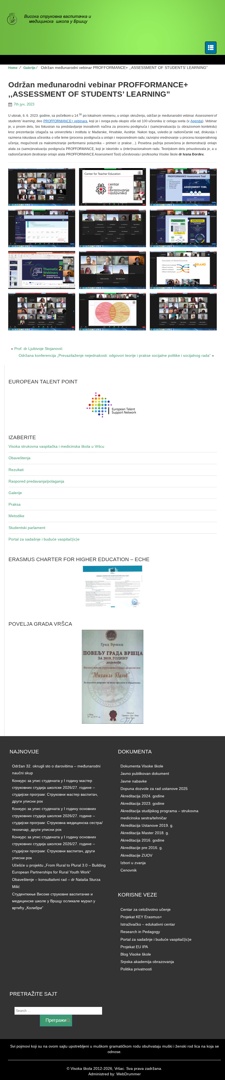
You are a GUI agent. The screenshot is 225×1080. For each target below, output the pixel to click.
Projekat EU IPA (134, 947)
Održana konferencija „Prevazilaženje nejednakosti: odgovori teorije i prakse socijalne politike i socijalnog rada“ (115, 355)
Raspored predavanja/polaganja (36, 481)
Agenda (196, 121)
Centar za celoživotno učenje (145, 909)
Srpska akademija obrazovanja (147, 961)
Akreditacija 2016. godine (142, 840)
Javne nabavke (133, 781)
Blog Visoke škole (135, 954)
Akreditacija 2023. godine (142, 803)
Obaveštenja (19, 458)
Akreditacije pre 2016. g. (141, 847)
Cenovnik (128, 870)
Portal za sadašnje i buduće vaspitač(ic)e (44, 539)
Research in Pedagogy (140, 931)
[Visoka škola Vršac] (52, 19)
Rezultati (16, 469)
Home (13, 68)
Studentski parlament (27, 527)
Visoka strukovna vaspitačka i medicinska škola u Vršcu (56, 446)
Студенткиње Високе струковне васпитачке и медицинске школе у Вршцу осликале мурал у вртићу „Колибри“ (53, 901)
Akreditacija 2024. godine (142, 796)
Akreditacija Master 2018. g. (144, 833)
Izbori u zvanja (133, 863)
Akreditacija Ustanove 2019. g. (146, 825)
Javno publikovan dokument (144, 773)
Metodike (16, 516)
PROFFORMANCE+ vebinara (65, 121)
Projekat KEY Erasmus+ (141, 917)
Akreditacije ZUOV (136, 855)
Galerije (29, 68)
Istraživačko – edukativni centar (147, 924)
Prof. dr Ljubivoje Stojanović (38, 348)
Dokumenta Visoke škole (141, 766)
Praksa (15, 504)
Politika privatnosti (136, 969)
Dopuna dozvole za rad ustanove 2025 (154, 788)
